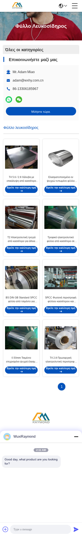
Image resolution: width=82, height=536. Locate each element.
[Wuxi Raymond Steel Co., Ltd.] (17, 6)
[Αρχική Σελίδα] (41, 424)
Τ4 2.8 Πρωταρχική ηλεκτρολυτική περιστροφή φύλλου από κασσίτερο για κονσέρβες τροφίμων (61, 360)
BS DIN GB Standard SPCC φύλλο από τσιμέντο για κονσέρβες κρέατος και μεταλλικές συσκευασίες (21, 299)
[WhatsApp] (9, 99)
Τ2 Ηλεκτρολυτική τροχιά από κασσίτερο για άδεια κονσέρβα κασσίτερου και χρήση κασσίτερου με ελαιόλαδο (21, 239)
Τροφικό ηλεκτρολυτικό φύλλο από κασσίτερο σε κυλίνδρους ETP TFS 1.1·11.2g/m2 (60, 239)
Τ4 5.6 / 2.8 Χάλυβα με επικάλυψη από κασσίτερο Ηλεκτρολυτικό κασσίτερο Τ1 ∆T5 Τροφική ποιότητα (21, 179)
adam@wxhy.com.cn (28, 80)
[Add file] (5, 529)
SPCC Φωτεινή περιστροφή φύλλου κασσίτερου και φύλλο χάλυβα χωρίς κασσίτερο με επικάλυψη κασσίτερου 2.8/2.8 (60, 299)
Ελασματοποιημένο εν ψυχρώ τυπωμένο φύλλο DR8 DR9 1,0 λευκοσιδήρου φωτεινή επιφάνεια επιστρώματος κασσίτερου (61, 179)
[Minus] (76, 436)
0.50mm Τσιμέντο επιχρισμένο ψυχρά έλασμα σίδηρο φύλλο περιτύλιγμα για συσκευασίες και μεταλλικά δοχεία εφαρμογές (21, 360)
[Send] (76, 529)
